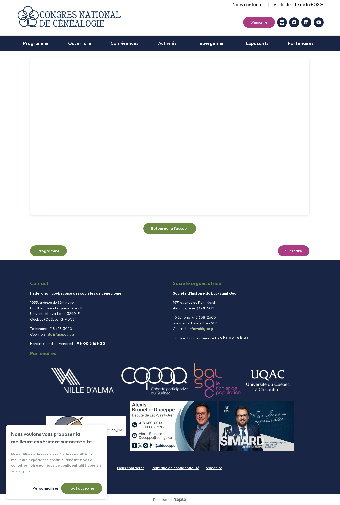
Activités (167, 43)
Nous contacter (248, 4)
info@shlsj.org (200, 328)
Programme (36, 43)
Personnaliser (45, 488)
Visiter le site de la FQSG (298, 4)
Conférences (124, 43)
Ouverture (79, 43)
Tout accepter (82, 488)
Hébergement (211, 43)
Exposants (257, 43)
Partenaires (301, 43)
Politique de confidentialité (175, 467)
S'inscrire (259, 22)
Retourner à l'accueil (170, 228)
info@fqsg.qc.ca (60, 334)
